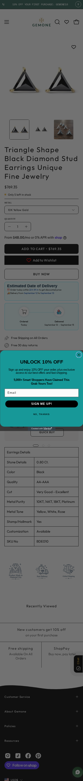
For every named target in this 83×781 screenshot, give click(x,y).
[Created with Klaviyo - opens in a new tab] (41, 429)
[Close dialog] (78, 354)
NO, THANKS (41, 414)
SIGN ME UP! (41, 403)
